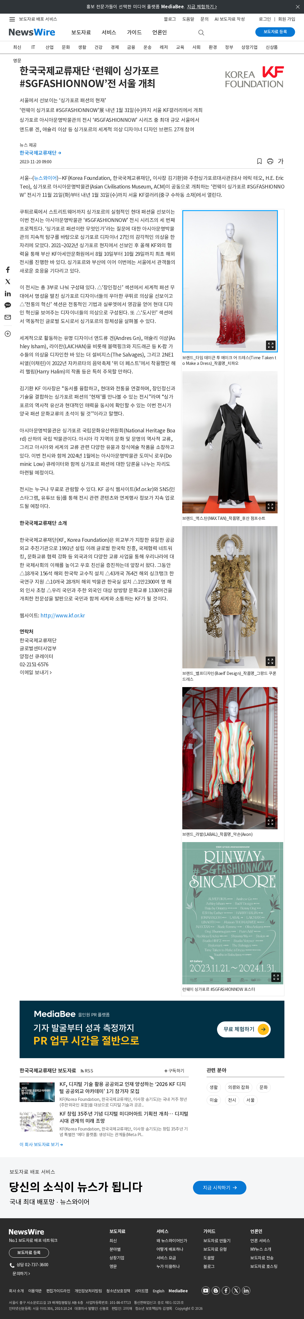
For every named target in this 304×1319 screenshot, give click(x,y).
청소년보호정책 (118, 1291)
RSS (89, 1071)
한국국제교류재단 (40, 153)
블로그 (170, 19)
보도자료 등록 (275, 31)
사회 (196, 47)
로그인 (265, 19)
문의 (204, 19)
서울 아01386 (43, 1308)
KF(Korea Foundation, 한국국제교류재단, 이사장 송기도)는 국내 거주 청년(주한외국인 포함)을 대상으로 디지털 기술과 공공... (123, 1102)
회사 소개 (16, 1291)
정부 (229, 47)
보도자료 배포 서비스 (38, 19)
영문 (17, 60)
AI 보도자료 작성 (230, 19)
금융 (131, 47)
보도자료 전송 (262, 1258)
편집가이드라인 (58, 1291)
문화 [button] (263, 1087)
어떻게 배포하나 (169, 1249)
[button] (259, 161)
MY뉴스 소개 (260, 1249)
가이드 (134, 32)
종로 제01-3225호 (170, 1302)
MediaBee (178, 1291)
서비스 (109, 32)
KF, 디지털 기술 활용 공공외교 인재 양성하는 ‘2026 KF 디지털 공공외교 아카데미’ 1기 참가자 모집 (122, 1088)
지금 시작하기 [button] (216, 1188)
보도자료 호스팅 (263, 1266)
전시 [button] (232, 1100)
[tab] (130, 1231)
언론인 (159, 32)
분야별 (115, 1249)
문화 (66, 47)
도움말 (188, 19)
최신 (17, 47)
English (158, 1291)
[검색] (201, 33)
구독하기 (176, 1071)
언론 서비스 (260, 1240)
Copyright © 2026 (189, 1308)
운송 (147, 47)
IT (33, 47)
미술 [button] (214, 1100)
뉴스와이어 (45, 178)
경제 (115, 47)
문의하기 (21, 1273)
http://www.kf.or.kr (62, 615)
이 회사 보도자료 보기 (41, 1144)
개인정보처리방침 (88, 1291)
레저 (164, 47)
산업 (49, 47)
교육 (180, 47)
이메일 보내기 (36, 672)
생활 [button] (214, 1087)
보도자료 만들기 (216, 1240)
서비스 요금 (166, 1258)
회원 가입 (286, 19)
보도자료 (81, 32)
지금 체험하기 (202, 6)
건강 (98, 47)
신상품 (272, 47)
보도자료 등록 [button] (29, 1252)
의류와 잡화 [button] (238, 1087)
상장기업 (249, 47)
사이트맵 (141, 1291)
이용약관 (35, 1291)
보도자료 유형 (215, 1249)
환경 (213, 47)
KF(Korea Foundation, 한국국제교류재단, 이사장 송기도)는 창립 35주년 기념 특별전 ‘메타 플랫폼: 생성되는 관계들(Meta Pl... (123, 1131)
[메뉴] (13, 19)
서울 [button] (250, 1100)
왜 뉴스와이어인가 (171, 1240)
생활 (82, 47)
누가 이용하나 (168, 1266)
